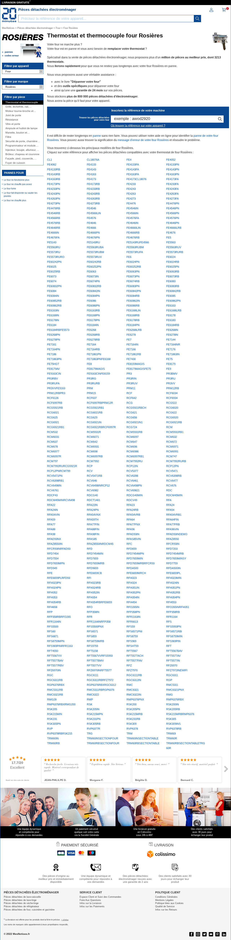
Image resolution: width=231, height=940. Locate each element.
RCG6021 (53, 412)
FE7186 (51, 354)
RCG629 (92, 417)
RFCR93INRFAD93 (58, 548)
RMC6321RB (55, 694)
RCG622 (171, 412)
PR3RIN (131, 378)
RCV (90, 470)
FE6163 (170, 305)
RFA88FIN (93, 529)
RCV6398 (132, 475)
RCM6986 (133, 451)
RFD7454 (52, 553)
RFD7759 (172, 563)
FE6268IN (172, 329)
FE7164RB (93, 349)
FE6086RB (133, 305)
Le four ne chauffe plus (15, 200)
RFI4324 (132, 582)
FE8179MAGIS (96, 368)
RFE (50, 573)
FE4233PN (53, 188)
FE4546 (91, 208)
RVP (50, 728)
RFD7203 (172, 548)
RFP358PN (133, 611)
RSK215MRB (135, 714)
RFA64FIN (172, 519)
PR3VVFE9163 (56, 388)
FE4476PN (172, 203)
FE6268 (91, 329)
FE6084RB (133, 295)
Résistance (11, 119)
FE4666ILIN (134, 227)
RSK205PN (133, 709)
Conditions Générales (166, 897)
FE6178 (170, 315)
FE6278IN (172, 334)
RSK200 (131, 704)
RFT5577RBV (55, 665)
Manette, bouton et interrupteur (16, 132)
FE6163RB (93, 310)
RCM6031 (53, 436)
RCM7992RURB (176, 461)
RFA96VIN (172, 529)
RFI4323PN (54, 582)
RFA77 (51, 524)
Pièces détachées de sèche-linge (21, 903)
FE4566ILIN (94, 213)
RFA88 (51, 529)
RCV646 (92, 480)
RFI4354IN (133, 597)
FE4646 (91, 222)
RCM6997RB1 (135, 456)
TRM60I (171, 733)
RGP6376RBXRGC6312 (101, 684)
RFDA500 (132, 568)
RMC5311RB (55, 689)
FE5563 (170, 242)
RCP (90, 466)
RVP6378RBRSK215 (59, 733)
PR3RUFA (53, 383)
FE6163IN (53, 310)
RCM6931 (93, 446)
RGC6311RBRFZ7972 (100, 680)
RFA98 (51, 534)
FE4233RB (93, 188)
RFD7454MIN (95, 553)
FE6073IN (93, 276)
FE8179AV (53, 368)
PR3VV (170, 383)
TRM (129, 733)
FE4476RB (53, 208)
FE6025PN (172, 266)
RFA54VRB (133, 514)
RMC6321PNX (175, 689)
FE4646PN (172, 222)
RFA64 (131, 519)
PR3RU (170, 378)
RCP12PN (172, 466)
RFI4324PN (54, 587)
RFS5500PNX (95, 626)
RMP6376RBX (175, 699)
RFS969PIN (173, 641)
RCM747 (171, 456)
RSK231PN (94, 718)
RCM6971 (172, 446)
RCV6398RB (174, 475)
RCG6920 (172, 417)
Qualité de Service (165, 906)
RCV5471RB (94, 475)
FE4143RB (53, 174)
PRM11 (131, 388)
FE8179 (170, 363)
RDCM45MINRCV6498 (61, 500)
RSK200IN (172, 704)
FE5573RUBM (95, 252)
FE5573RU (53, 252)
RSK (89, 704)
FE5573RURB (174, 252)
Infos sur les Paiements (92, 906)
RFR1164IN (54, 621)
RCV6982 (92, 490)
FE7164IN (132, 344)
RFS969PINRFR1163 (60, 645)
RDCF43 (52, 495)
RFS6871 (52, 636)
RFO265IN (133, 607)
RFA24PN (93, 509)
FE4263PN (53, 198)
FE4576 (91, 218)
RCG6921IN (94, 422)
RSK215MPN (95, 714)
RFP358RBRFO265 (59, 616)
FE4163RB (53, 179)
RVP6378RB (173, 728)
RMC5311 (172, 684)
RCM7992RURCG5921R (62, 466)
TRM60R (171, 738)
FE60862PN (173, 300)
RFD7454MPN (135, 553)
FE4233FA (172, 184)
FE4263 (131, 193)
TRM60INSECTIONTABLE (142, 738)
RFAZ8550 (172, 539)
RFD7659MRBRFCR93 (140, 563)
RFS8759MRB (95, 641)
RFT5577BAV (55, 660)
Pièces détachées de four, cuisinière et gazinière (29, 909)
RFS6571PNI (134, 631)
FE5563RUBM (135, 247)
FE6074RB (133, 281)
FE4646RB (53, 227)
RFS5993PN (173, 626)
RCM (169, 427)
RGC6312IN (134, 680)
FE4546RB (53, 213)
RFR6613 (132, 621)
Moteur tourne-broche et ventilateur (19, 111)
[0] (224, 11)
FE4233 (131, 184)
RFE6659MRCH (136, 573)
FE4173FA (172, 179)
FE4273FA (172, 198)
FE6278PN (53, 339)
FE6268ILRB (134, 329)
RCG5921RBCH (136, 407)
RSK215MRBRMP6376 (180, 714)
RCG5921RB (55, 407)
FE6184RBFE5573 (58, 329)
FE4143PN (172, 169)
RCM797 (52, 461)
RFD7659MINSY (176, 558)
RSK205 (52, 709)
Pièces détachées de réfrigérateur (21, 906)
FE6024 (170, 256)
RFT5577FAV (134, 660)
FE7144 (170, 339)
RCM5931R (94, 432)
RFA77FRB (173, 524)
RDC (169, 490)
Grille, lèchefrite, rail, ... (18, 106)
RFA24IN (52, 509)
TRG (90, 733)
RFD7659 (92, 558)
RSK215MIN (54, 714)
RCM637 (52, 441)
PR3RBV (52, 378)
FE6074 (51, 281)
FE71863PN (54, 359)
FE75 (169, 359)
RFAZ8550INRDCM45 (100, 543)
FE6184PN (133, 325)
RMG (169, 694)
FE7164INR (173, 344)
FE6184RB (172, 325)
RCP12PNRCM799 (58, 470)
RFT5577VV (94, 665)
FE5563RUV (173, 247)
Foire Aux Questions (90, 900)
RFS (169, 621)
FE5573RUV (94, 256)
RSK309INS (173, 723)
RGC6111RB (134, 675)
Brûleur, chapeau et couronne (22, 154)
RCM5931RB (134, 432)
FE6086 (91, 300)
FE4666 (91, 227)
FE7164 (91, 344)
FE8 (89, 363)
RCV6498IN (54, 485)
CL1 (49, 159)
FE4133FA (133, 164)
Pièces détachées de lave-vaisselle (22, 897)
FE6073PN (133, 276)
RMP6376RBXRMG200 (61, 704)
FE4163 (91, 174)
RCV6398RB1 (55, 480)
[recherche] (197, 18)
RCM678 (52, 446)
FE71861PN (94, 354)
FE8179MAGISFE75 (139, 368)
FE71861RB (134, 354)
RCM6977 (53, 451)
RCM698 (92, 451)
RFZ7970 (132, 670)
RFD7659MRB (95, 563)
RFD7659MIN (135, 558)
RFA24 (170, 504)
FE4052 (170, 159)
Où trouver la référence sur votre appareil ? (138, 125)
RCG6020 (172, 407)
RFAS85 (92, 539)
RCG (130, 402)
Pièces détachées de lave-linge (20, 900)
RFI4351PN (173, 587)
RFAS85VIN (134, 539)
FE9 (168, 368)
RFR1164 (171, 616)
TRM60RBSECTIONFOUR (103, 743)
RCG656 (132, 417)
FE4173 (91, 179)
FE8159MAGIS (136, 363)
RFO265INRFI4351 (177, 607)
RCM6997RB (95, 456)
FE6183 (170, 320)
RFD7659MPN (56, 563)
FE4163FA (133, 174)
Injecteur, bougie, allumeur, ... (22, 150)
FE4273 (131, 198)
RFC (129, 543)
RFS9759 (92, 645)
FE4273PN (53, 203)
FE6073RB (172, 276)
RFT (168, 645)
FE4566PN (172, 213)
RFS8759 (132, 636)
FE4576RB (53, 222)
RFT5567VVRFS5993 (100, 655)
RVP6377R (93, 728)
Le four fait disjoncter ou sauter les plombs (20, 194)
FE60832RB (94, 286)
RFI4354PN (173, 597)
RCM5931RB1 (175, 432)
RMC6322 (93, 694)
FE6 (129, 256)
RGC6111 (92, 675)
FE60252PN (94, 266)
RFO (90, 607)
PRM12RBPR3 (56, 393)
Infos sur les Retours (166, 909)
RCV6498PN (134, 485)
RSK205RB (173, 709)
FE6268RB (93, 334)
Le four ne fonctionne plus (16, 180)
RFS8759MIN (174, 636)
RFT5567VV (54, 655)
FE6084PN (93, 295)
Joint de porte (13, 115)
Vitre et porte (12, 124)
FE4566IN (132, 213)
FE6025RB (53, 271)
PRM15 (91, 393)
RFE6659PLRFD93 (58, 577)
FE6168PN (93, 315)
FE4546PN (172, 208)
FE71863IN (173, 354)
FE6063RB (172, 271)
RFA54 (170, 509)
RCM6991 (172, 451)
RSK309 (131, 723)
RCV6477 (172, 480)
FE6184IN (93, 325)
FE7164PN (53, 349)
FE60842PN (134, 291)
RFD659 (131, 548)
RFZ (129, 665)
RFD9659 (92, 568)
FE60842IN (93, 291)
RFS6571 (92, 631)
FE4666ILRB (173, 227)
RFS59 (131, 626)
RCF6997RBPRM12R (100, 402)
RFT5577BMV (95, 660)
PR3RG (91, 378)
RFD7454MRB (175, 553)
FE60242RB (94, 261)
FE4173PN (53, 184)
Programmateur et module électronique (20, 145)
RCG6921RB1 (55, 427)
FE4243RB (93, 193)
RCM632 (171, 436)
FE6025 (51, 266)
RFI (89, 577)
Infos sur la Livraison (90, 903)
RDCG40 (92, 495)
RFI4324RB (94, 587)
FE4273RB (93, 203)
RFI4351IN (133, 587)
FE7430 (131, 359)
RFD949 (52, 568)
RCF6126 (52, 397)
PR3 (129, 373)
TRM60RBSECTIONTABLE (143, 743)
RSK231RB (133, 718)
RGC (50, 675)
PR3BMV (171, 373)
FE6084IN (53, 295)
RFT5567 (132, 650)
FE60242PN (54, 261)
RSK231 (52, 718)
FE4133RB (53, 169)
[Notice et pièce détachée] (9, 15)
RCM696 (132, 446)
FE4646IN (132, 222)
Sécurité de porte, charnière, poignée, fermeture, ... (21, 141)
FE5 (168, 237)
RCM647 (132, 441)
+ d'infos (64, 920)
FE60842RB (173, 291)
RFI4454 (132, 602)
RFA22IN (92, 504)
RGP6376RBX (55, 684)
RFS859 (92, 636)
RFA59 (51, 519)
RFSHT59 (132, 645)
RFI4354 (92, 597)
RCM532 (52, 432)
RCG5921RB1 (95, 407)
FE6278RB (93, 339)
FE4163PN (172, 174)
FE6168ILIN (134, 310)
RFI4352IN (93, 592)
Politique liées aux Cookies (169, 903)
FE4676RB (133, 237)
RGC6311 (172, 675)
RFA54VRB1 (173, 514)
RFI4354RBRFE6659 (99, 602)
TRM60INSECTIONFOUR (102, 738)
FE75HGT (53, 363)
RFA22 (51, 504)
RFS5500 (52, 626)
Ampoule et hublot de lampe (21, 128)
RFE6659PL (173, 573)
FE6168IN (53, 315)
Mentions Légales (164, 900)
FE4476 (131, 203)
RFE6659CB (94, 573)
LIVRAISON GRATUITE (15, 2)
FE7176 (170, 349)
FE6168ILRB (173, 310)
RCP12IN (132, 466)
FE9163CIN (54, 373)
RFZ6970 (171, 665)
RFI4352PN (133, 592)
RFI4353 (52, 597)
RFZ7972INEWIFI (176, 670)
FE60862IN (133, 300)
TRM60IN (53, 738)
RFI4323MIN (173, 577)
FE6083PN (133, 286)
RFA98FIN (93, 534)
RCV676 (171, 485)
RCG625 (52, 417)
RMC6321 (133, 689)
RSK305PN (54, 723)
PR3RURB (93, 383)
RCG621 (132, 412)
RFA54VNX (94, 514)
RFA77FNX (133, 524)
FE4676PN (93, 237)
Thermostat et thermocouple (21, 102)
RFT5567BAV (174, 650)
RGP (169, 680)
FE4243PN (53, 193)
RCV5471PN (54, 475)
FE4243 (131, 188)
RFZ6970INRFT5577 (99, 670)
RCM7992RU (135, 461)
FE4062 (51, 164)
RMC (130, 684)
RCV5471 (172, 470)
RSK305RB (94, 723)
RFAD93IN (133, 534)
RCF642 (131, 397)
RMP (90, 699)
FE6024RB (172, 261)
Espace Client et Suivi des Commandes (100, 897)
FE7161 (51, 344)
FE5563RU (53, 247)
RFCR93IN (172, 543)
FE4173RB (93, 184)
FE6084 (51, 291)
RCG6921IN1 (135, 422)
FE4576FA (133, 218)
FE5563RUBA (95, 247)
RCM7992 (93, 461)
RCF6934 (172, 397)
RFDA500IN (173, 568)
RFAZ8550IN (54, 543)
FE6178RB (133, 320)
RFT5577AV (173, 655)
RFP (50, 611)
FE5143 (51, 242)
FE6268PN (53, 334)
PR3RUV (132, 383)
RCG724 (132, 427)
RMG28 (51, 699)
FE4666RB (133, 232)
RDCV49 (132, 500)
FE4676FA (53, 237)
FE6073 (51, 276)
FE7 (129, 339)
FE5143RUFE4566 (138, 242)
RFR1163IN (133, 616)
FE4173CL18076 (136, 179)
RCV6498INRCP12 (98, 485)
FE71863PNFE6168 (98, 359)
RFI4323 (132, 577)
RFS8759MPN (55, 641)
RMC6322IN (134, 694)
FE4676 (170, 232)
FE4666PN (93, 232)
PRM (90, 388)
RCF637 (92, 397)
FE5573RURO (55, 256)
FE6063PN (133, 271)
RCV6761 (53, 490)
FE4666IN (53, 232)
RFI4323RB (94, 582)
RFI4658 (52, 607)
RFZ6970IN (54, 670)
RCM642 (92, 441)
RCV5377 (132, 470)
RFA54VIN (53, 514)
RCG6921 (53, 422)
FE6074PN (93, 281)
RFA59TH (93, 519)
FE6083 (170, 281)
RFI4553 (171, 602)
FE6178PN (93, 320)
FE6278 (131, 334)
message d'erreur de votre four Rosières (143, 140)
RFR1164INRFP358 (98, 621)
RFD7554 (52, 558)
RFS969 (131, 641)
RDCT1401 (93, 500)
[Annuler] (41, 71)
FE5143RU (93, 242)
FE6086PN (93, 305)
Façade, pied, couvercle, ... (20, 158)
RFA (168, 500)
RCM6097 (133, 436)
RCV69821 (133, 490)
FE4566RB (53, 218)
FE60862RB (54, 305)
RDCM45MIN (174, 495)
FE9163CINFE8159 (98, 373)
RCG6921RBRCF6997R (101, 427)
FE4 (129, 159)
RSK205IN (93, 709)
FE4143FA (133, 169)
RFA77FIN (93, 524)
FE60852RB (54, 300)
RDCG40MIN (135, 495)
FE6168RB (133, 315)
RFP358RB (173, 611)
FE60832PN (54, 286)
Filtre (8, 137)
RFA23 (131, 504)
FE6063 (91, 271)
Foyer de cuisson (15, 163)
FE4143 (91, 169)
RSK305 (171, 718)
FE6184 (51, 325)
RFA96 (131, 529)
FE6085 (170, 295)
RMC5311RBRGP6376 (100, 689)
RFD (89, 548)
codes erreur (12, 55)
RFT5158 (92, 650)
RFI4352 (52, 592)
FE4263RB (93, 198)
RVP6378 (132, 728)
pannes (9, 52)
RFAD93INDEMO (176, 534)
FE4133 (91, 164)
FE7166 (131, 349)
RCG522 (171, 402)
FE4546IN (132, 208)
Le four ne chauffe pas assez (18, 184)
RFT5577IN (173, 660)
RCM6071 (93, 436)
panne (97, 135)
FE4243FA (172, 188)
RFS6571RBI (174, 631)
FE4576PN (172, 218)
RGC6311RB (55, 680)
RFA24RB (132, 509)
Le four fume (10, 188)
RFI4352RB (173, 592)
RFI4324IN (172, 582)
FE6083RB (172, 286)
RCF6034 (172, 393)
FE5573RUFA (135, 252)
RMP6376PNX (135, 699)
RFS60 (51, 631)
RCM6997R (54, 456)
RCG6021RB (95, 412)
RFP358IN (93, 611)
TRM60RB (53, 743)
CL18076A (93, 159)
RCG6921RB (174, 422)
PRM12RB (172, 388)
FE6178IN (53, 320)
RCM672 (171, 441)
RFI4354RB (54, 602)
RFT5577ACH (135, 655)
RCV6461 (132, 480)
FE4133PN (172, 164)
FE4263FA (172, 193)
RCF (129, 393)
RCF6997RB (54, 402)
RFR (89, 616)
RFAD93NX (54, 539)
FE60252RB (134, 266)
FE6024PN (133, 261)
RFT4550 (52, 650)
